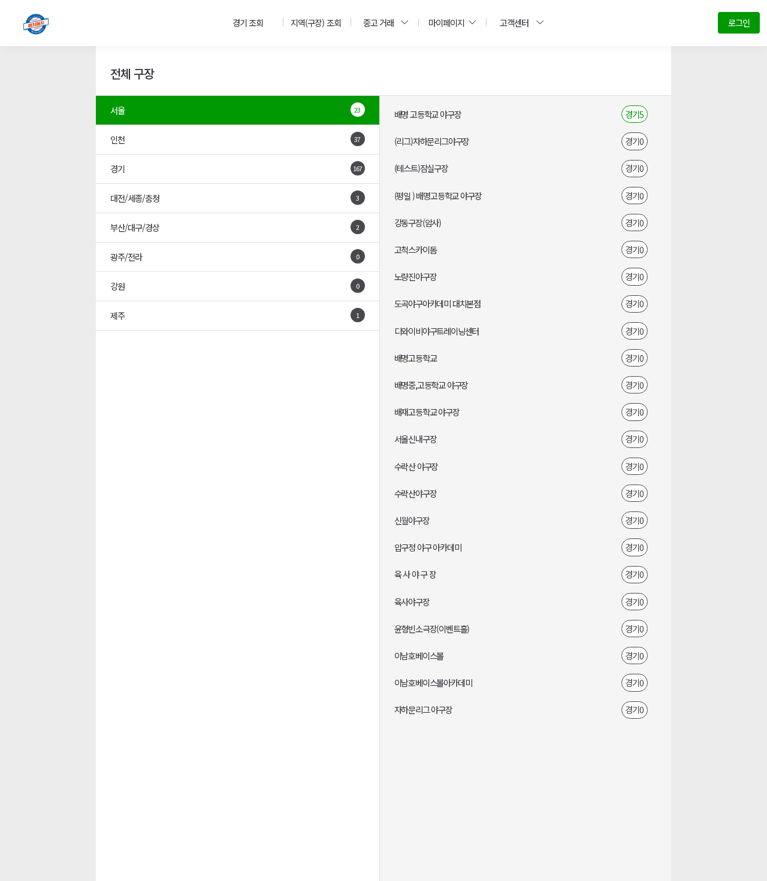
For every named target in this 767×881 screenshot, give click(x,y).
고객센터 (514, 22)
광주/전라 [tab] (234, 256)
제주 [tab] (234, 315)
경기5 (634, 114)
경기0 (634, 141)
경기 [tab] (236, 168)
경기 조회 (247, 22)
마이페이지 (446, 22)
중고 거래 (378, 22)
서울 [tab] (235, 110)
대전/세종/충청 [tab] (234, 198)
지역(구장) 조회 (315, 22)
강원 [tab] (234, 286)
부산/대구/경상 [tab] (234, 227)
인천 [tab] (235, 139)
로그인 (739, 22)
